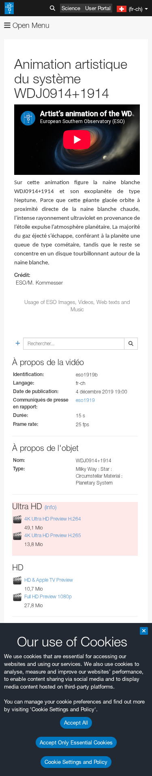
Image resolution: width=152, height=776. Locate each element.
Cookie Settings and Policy (76, 762)
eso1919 (85, 400)
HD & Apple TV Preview (48, 580)
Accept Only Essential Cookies (76, 742)
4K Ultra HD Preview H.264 (52, 519)
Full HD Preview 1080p (48, 596)
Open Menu (30, 25)
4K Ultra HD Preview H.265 (52, 536)
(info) (50, 507)
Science (71, 8)
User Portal (98, 8)
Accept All (76, 722)
